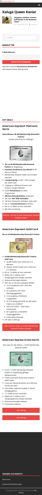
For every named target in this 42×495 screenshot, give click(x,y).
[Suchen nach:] (21, 38)
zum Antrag (21, 410)
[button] (38, 5)
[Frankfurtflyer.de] (7, 1)
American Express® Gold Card (20, 229)
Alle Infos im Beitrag (12, 209)
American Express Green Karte (20, 339)
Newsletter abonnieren (21, 62)
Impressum (6, 479)
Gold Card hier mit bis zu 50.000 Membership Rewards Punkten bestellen (21, 327)
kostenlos (22, 204)
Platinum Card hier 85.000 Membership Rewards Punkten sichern (21, 216)
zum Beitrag (21, 417)
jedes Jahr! (19, 196)
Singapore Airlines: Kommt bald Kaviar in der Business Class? (25, 19)
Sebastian (34, 24)
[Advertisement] (21, 95)
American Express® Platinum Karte (19, 127)
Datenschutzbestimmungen (12, 484)
